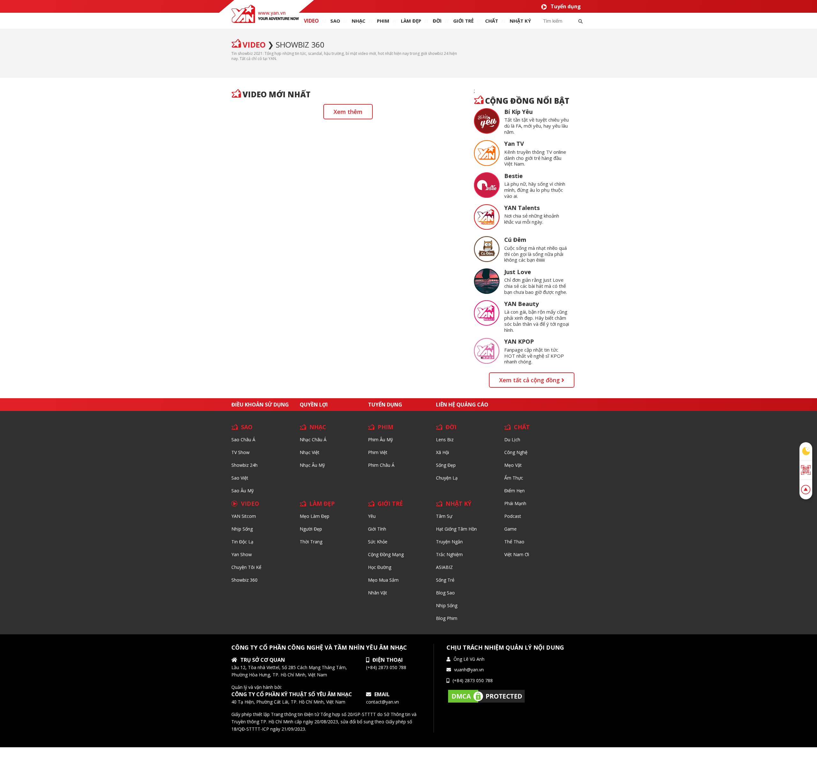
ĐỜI (437, 21)
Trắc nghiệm (449, 554)
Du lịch (512, 439)
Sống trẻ (445, 580)
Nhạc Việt (309, 452)
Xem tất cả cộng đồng (530, 380)
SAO (335, 21)
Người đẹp (311, 529)
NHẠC (358, 21)
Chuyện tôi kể (246, 567)
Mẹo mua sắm (383, 580)
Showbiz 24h (244, 465)
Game (510, 529)
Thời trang (311, 542)
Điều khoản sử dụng (260, 404)
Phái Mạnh (515, 503)
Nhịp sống (242, 529)
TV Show (240, 452)
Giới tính (377, 529)
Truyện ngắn (449, 542)
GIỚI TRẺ (390, 503)
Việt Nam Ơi (516, 554)
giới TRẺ (463, 21)
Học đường (379, 567)
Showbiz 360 (300, 44)
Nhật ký (520, 21)
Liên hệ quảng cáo (462, 404)
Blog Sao (445, 593)
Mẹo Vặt (513, 465)
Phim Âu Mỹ (380, 439)
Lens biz (444, 439)
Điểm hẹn (514, 491)
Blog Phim (446, 618)
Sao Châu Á (243, 439)
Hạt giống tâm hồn (456, 529)
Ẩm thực (513, 478)
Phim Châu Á (381, 465)
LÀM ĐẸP (322, 503)
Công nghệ (516, 452)
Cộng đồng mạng (386, 554)
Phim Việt (377, 452)
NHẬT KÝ (458, 503)
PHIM (383, 21)
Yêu (372, 516)
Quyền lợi (314, 404)
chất (491, 21)
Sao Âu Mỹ (242, 491)
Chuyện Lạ (447, 478)
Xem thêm (348, 112)
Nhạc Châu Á (313, 439)
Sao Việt (239, 478)
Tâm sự (444, 516)
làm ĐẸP (411, 21)
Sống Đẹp (446, 465)
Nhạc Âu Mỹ (312, 465)
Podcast (512, 516)
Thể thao (514, 542)
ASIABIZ (444, 567)
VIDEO (311, 20)
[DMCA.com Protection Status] (486, 696)
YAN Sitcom (243, 516)
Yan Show (241, 554)
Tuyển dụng (566, 6)
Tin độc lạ (242, 542)
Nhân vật (377, 593)
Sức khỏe (377, 542)
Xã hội (442, 452)
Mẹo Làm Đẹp (314, 516)
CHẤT (522, 427)
